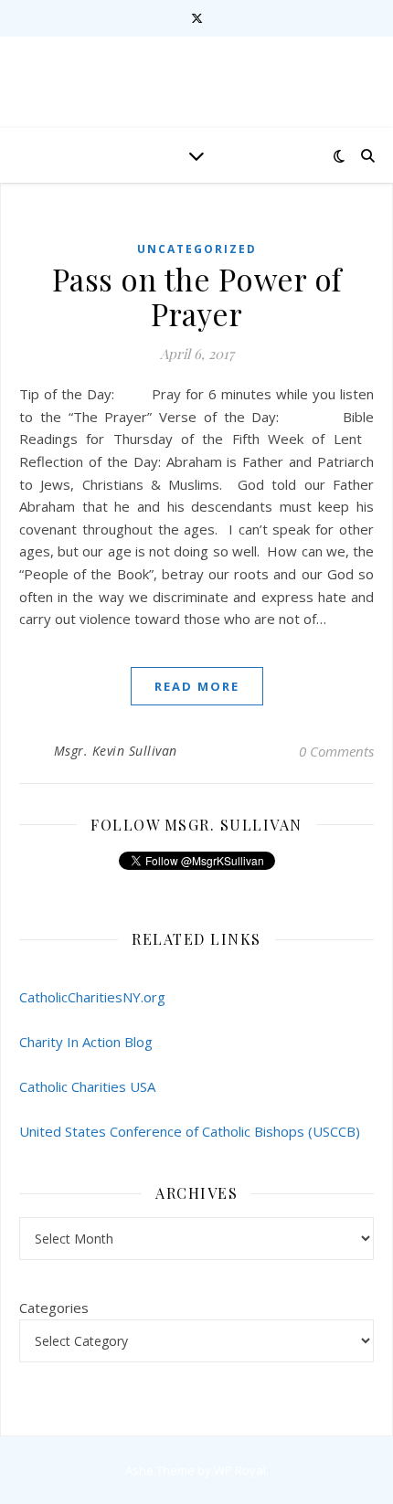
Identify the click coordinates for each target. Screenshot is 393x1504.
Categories (54, 1307)
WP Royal (240, 1470)
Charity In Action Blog (86, 1042)
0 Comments (336, 751)
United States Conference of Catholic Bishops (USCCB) (189, 1131)
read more (196, 686)
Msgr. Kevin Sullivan (115, 750)
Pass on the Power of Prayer (197, 296)
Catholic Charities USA (87, 1086)
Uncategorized (197, 249)
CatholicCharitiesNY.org (92, 997)
